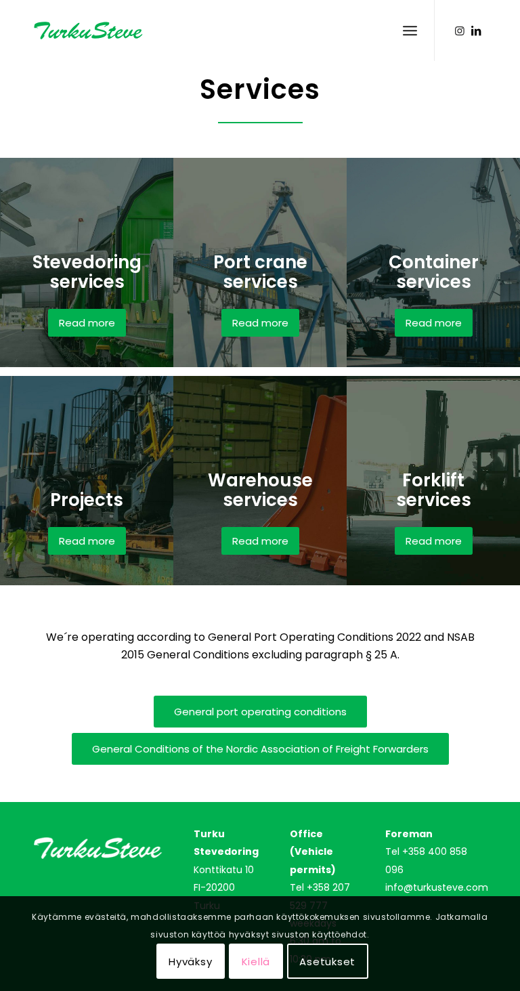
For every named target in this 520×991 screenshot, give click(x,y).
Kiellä (256, 961)
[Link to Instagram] (460, 30)
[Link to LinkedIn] (476, 30)
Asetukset (327, 961)
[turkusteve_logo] (100, 30)
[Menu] (410, 30)
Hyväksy (190, 961)
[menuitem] (410, 30)
